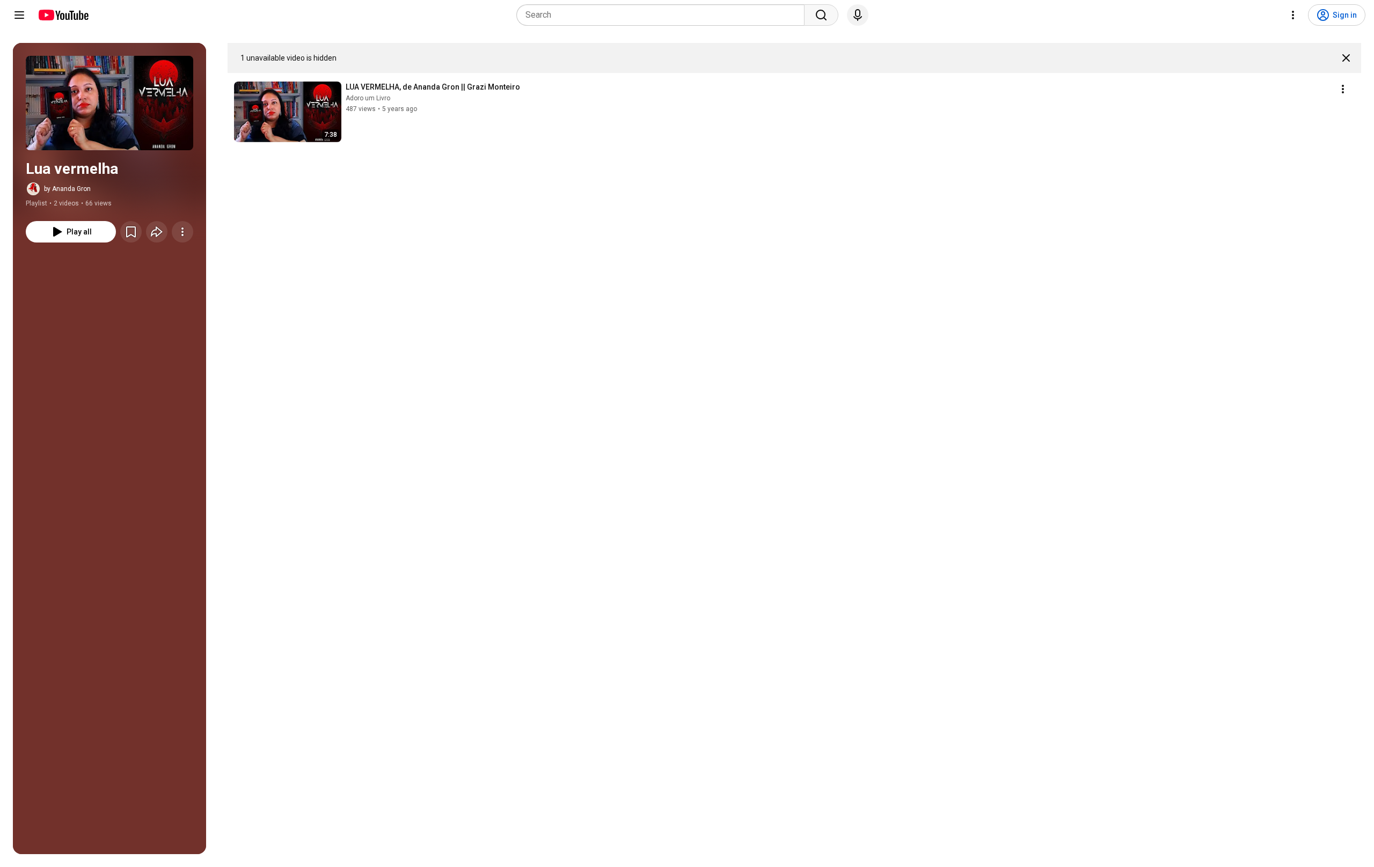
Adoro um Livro (368, 98)
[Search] (821, 15)
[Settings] (1293, 15)
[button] (109, 103)
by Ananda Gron (67, 189)
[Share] (156, 232)
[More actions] (182, 232)
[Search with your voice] (857, 15)
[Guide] (19, 15)
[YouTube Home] (63, 15)
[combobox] (663, 15)
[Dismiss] (1346, 58)
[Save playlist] (131, 232)
